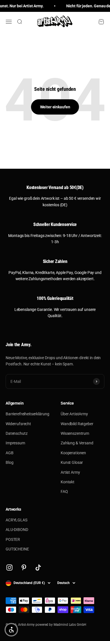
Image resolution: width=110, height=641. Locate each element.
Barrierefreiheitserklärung (27, 414)
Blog (9, 462)
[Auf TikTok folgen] (38, 567)
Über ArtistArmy (74, 414)
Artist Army (70, 472)
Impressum (15, 443)
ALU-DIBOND (17, 529)
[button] (11, 629)
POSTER (13, 539)
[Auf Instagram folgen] (9, 567)
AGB (10, 453)
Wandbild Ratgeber (77, 424)
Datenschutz (16, 433)
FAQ (64, 491)
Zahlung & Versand (77, 443)
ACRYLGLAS (16, 520)
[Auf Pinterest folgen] (24, 567)
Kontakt (67, 482)
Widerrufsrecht (18, 424)
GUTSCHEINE (17, 549)
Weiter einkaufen (55, 107)
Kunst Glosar (72, 462)
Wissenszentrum (75, 433)
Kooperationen (73, 453)
